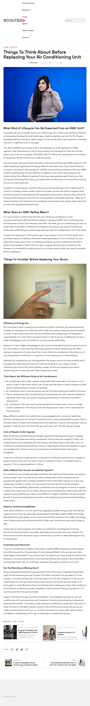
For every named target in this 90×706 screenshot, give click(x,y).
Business (25, 10)
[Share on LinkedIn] (22, 650)
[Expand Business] (31, 10)
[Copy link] (27, 650)
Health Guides (27, 30)
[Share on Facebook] (17, 650)
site (35, 610)
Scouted (34, 63)
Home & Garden (28, 3)
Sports (25, 24)
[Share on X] (12, 650)
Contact (25, 37)
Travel (24, 17)
